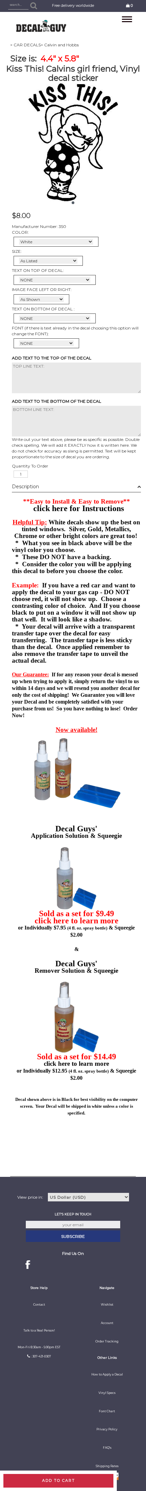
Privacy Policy (106, 1429)
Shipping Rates (107, 1466)
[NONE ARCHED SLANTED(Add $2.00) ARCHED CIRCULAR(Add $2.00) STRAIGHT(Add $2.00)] (55, 280)
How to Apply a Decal (107, 1374)
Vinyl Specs (106, 1393)
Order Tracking (106, 1341)
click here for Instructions (78, 508)
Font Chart (107, 1411)
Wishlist (107, 1304)
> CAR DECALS (25, 44)
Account (107, 1323)
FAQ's (107, 1447)
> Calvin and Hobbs (60, 44)
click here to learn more (76, 920)
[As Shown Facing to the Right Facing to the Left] (41, 299)
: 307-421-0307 (41, 1356)
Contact (39, 1304)
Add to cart (58, 1480)
